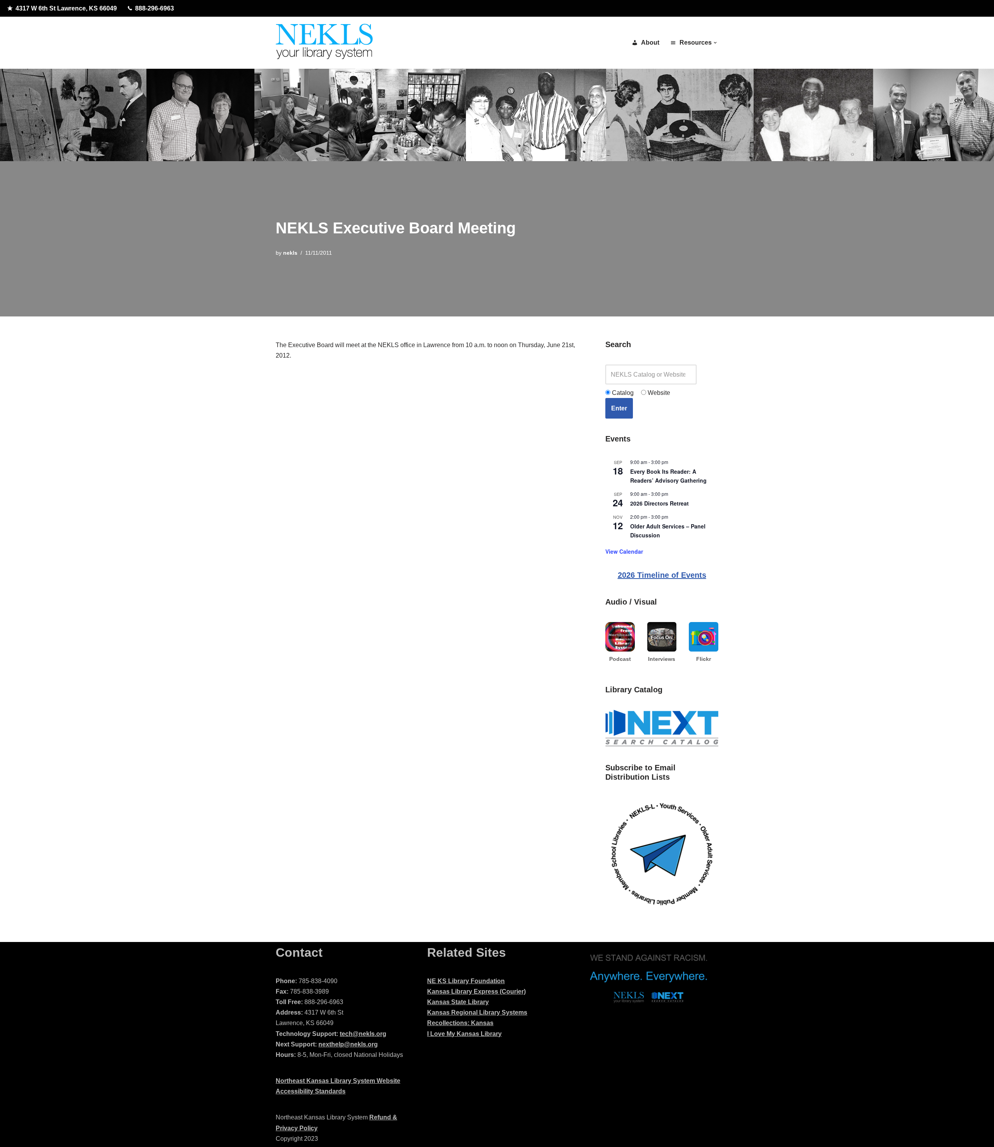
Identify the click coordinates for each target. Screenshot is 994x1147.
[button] (715, 42)
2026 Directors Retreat (659, 503)
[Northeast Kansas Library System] (324, 43)
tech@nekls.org (363, 1034)
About (650, 42)
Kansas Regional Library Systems (477, 1012)
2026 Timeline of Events (662, 575)
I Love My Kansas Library (464, 1034)
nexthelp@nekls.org (348, 1044)
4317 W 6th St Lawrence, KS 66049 (66, 8)
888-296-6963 (154, 8)
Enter (619, 408)
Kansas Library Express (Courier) (476, 991)
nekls (290, 253)
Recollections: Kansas (460, 1023)
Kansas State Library (458, 1002)
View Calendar (624, 551)
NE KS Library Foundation (466, 981)
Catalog (622, 392)
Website (658, 392)
